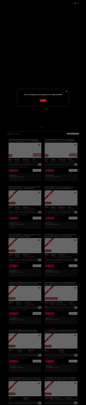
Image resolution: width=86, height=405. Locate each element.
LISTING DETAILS (13, 170)
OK (43, 100)
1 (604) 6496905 (13, 178)
